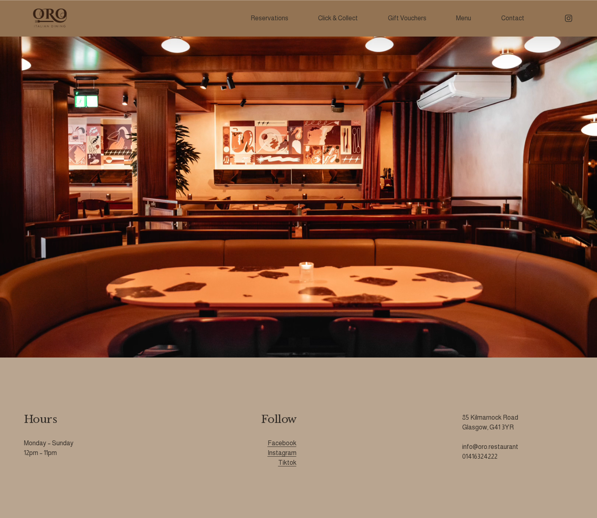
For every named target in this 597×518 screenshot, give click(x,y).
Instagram (282, 452)
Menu (463, 18)
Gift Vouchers (407, 18)
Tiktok (287, 462)
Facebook (282, 443)
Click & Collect (338, 18)
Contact (512, 18)
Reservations (269, 18)
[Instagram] (568, 18)
